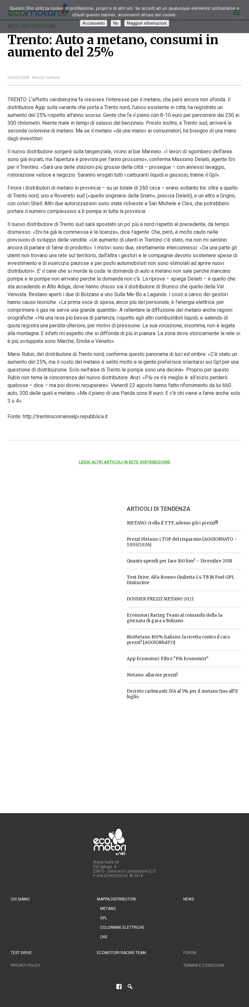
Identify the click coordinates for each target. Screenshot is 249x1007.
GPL (103, 918)
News (188, 899)
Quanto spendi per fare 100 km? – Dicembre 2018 (179, 561)
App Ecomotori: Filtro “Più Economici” (167, 658)
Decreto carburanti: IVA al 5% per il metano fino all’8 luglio (182, 693)
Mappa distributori (116, 899)
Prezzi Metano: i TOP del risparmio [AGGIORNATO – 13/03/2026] (182, 542)
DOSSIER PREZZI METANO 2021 (160, 599)
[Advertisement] (56, 540)
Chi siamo (20, 899)
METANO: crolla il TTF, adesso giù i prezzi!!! (172, 523)
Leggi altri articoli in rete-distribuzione (124, 462)
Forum (189, 952)
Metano (108, 908)
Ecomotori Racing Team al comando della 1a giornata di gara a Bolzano (174, 617)
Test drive (21, 952)
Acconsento (93, 23)
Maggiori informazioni (147, 23)
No (115, 23)
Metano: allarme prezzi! (152, 675)
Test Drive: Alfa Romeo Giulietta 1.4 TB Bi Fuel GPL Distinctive (180, 579)
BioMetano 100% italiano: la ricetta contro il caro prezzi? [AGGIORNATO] (178, 639)
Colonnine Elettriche (122, 927)
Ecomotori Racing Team (121, 952)
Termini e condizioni (203, 965)
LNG (103, 937)
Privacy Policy (26, 965)
